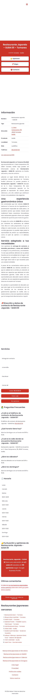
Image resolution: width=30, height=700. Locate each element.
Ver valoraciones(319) (7, 155)
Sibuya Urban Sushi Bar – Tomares (15, 617)
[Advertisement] (15, 25)
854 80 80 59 (19, 423)
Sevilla (22, 53)
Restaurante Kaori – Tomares (14, 615)
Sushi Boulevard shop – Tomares (15, 626)
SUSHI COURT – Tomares (12, 619)
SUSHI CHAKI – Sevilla (11, 628)
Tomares (16, 53)
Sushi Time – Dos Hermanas (13, 642)
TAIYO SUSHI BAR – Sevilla (12, 640)
